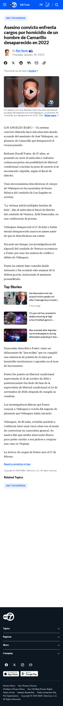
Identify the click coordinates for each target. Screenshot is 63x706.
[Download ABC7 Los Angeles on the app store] (11, 673)
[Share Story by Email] (36, 63)
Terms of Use (9, 692)
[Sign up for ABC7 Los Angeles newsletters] (30, 665)
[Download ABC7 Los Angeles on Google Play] (29, 673)
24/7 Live (25, 4)
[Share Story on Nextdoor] (29, 63)
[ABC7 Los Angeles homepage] (13, 4)
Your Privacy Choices (27, 686)
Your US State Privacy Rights (40, 689)
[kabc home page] (8, 617)
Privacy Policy (9, 686)
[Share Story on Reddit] (21, 63)
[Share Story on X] (13, 63)
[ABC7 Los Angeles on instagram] (22, 665)
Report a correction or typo (17, 464)
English (32, 71)
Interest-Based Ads (25, 692)
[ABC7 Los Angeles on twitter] (14, 665)
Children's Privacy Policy (14, 689)
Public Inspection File (46, 692)
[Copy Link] (44, 63)
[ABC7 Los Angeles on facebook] (6, 665)
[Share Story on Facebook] (5, 63)
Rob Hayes (22, 51)
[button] (4, 4)
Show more (50, 115)
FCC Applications (10, 696)
